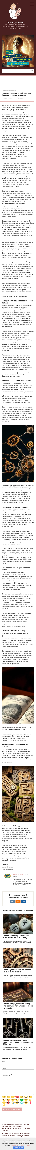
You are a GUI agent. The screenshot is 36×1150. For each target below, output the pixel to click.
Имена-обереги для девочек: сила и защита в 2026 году (16, 937)
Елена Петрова (18, 874)
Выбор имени (20, 99)
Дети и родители (15, 22)
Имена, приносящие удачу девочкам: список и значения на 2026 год (18, 1042)
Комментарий (7, 1075)
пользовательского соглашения (20, 1145)
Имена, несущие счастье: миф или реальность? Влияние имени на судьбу (18, 1006)
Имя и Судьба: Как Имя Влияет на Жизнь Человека (17, 971)
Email (4, 1068)
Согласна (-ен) (18, 1147)
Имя (3, 1062)
